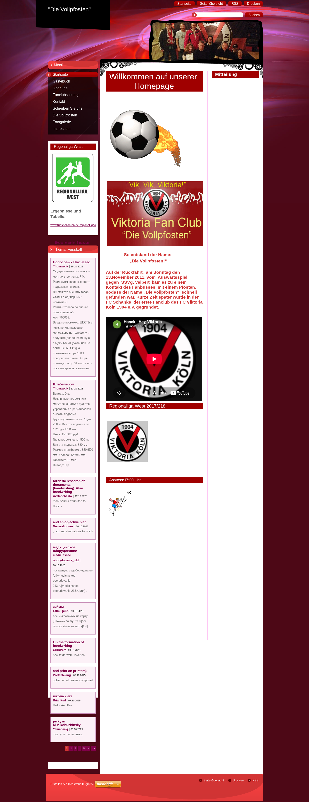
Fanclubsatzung (65, 95)
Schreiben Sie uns (67, 108)
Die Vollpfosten (65, 115)
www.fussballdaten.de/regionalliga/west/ (76, 225)
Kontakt (59, 102)
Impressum (61, 129)
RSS (255, 780)
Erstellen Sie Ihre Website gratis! (72, 784)
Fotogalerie (62, 122)
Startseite (60, 74)
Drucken (238, 780)
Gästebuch (61, 81)
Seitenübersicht (214, 780)
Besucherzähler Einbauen (72, 242)
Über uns (60, 88)
